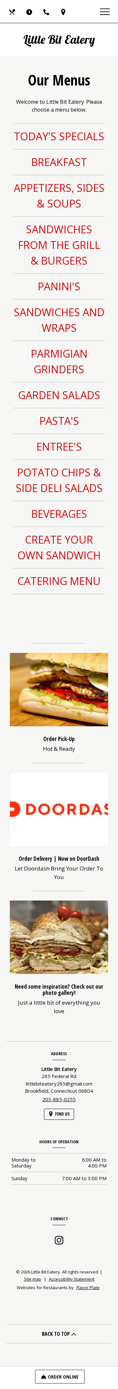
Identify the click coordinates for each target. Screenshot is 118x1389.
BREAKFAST (59, 162)
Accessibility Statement (71, 1279)
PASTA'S (59, 421)
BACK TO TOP (56, 1333)
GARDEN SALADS (59, 395)
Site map (32, 1279)
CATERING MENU (59, 581)
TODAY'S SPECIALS (59, 136)
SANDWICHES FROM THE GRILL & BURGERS (59, 245)
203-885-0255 (59, 1099)
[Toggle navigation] (105, 11)
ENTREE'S (59, 447)
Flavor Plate (88, 1287)
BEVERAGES (59, 514)
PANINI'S (59, 286)
